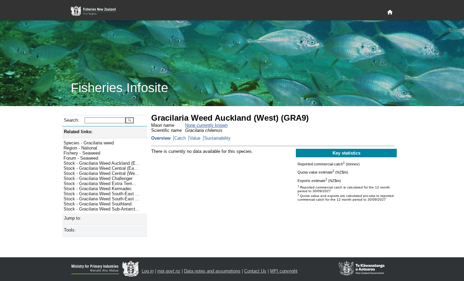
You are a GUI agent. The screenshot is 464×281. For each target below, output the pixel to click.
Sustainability (217, 138)
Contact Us (255, 271)
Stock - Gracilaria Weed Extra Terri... (100, 183)
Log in (148, 271)
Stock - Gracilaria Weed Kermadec (98, 188)
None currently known (206, 125)
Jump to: (72, 218)
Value (195, 138)
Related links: (78, 131)
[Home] (390, 12)
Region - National (80, 147)
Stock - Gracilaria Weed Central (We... (101, 173)
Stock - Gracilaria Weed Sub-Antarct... (101, 209)
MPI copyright (284, 271)
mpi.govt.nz (168, 271)
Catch (180, 138)
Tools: (70, 230)
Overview (161, 138)
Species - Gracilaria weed (89, 142)
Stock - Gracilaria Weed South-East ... (101, 193)
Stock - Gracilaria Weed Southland (97, 203)
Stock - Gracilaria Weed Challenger (98, 178)
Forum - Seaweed (81, 158)
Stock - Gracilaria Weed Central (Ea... (101, 168)
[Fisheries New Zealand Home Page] (97, 11)
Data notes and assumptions (212, 271)
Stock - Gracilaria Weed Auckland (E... (102, 163)
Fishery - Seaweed (82, 153)
